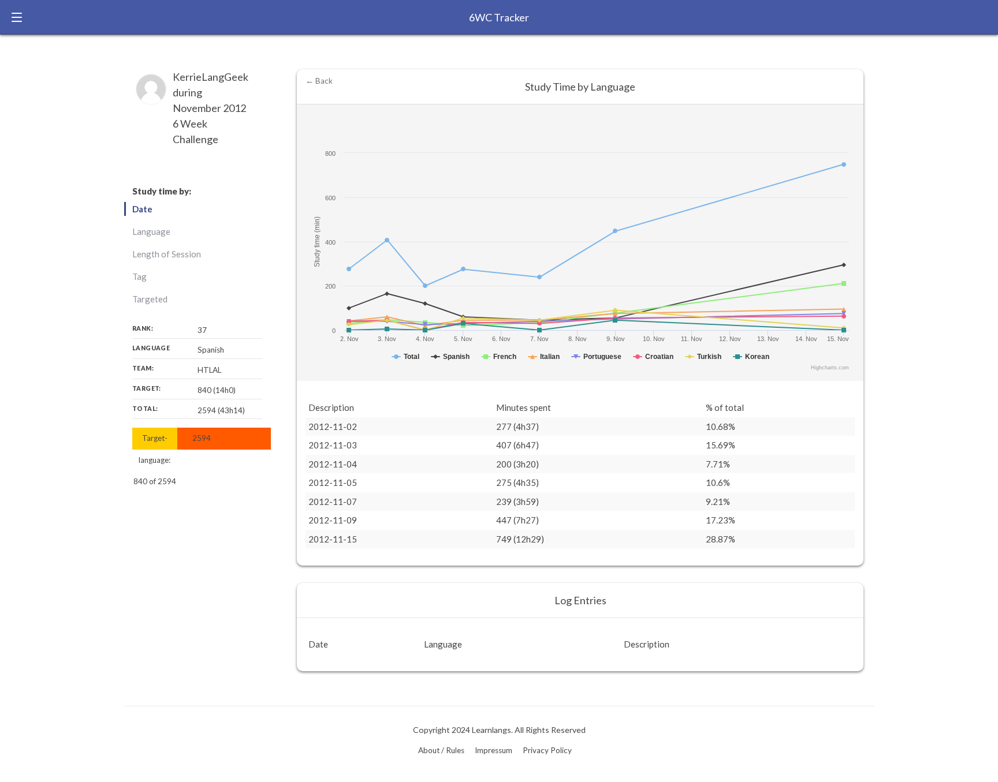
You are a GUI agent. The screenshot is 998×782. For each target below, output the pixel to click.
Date (142, 209)
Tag (139, 276)
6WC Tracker (499, 17)
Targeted (149, 299)
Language (151, 231)
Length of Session (166, 254)
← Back (319, 80)
